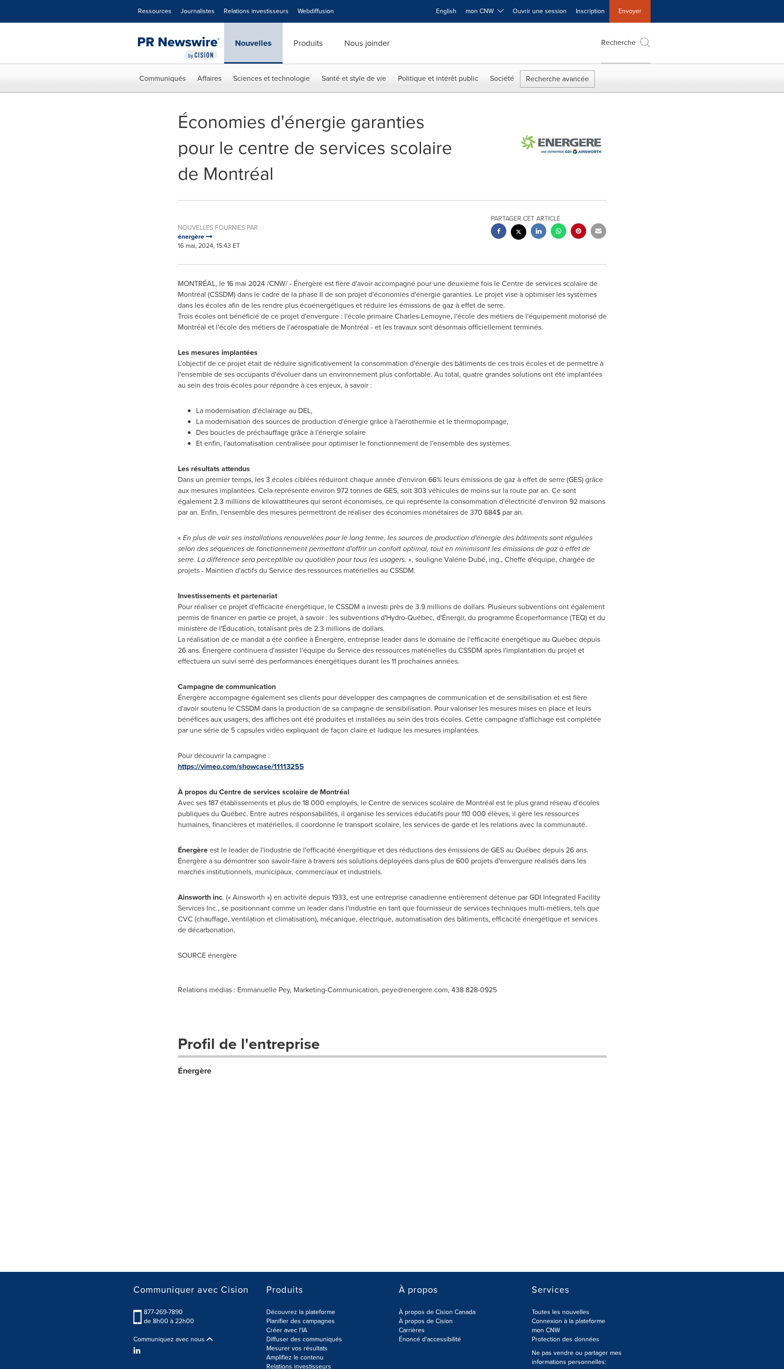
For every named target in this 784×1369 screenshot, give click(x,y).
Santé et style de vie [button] (354, 78)
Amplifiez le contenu (294, 1357)
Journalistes (198, 11)
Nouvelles (253, 43)
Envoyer (630, 11)
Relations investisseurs (256, 11)
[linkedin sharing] (538, 232)
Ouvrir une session (540, 11)
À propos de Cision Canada (437, 1312)
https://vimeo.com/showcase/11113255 (241, 766)
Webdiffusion (316, 11)
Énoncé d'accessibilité (430, 1339)
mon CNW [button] (481, 11)
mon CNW (546, 1330)
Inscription (590, 11)
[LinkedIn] (138, 1350)
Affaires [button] (209, 78)
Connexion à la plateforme (568, 1321)
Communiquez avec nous (169, 1339)
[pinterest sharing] (578, 232)
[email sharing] (598, 232)
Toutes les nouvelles (560, 1312)
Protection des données (565, 1339)
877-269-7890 (163, 1312)
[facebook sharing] (498, 232)
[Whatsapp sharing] (558, 232)
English (446, 11)
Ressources (155, 11)
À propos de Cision (426, 1321)
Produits (308, 43)
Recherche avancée (557, 79)
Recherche (618, 42)
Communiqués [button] (162, 78)
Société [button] (502, 78)
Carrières (412, 1330)
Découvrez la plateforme (300, 1312)
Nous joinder (367, 43)
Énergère (194, 1071)
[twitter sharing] (518, 233)
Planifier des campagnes (300, 1321)
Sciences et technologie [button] (271, 78)
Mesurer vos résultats (297, 1348)
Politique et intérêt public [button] (438, 78)
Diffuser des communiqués (304, 1339)
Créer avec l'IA (286, 1330)
